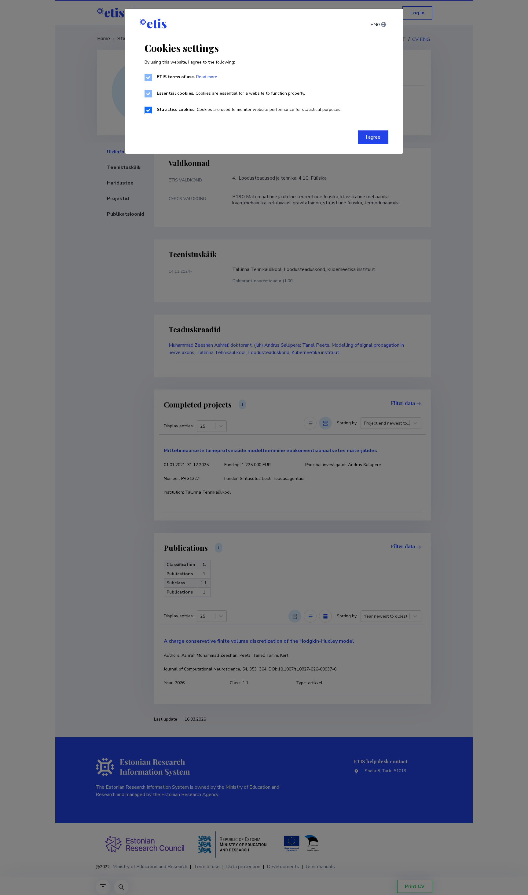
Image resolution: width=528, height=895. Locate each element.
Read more (206, 77)
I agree (373, 137)
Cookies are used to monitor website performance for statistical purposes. (249, 109)
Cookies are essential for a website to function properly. (231, 93)
